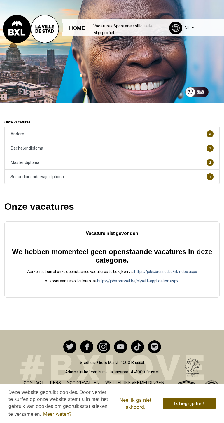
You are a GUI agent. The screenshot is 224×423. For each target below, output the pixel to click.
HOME (77, 28)
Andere (110, 134)
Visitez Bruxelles (105, 5)
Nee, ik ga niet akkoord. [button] (135, 403)
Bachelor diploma (110, 148)
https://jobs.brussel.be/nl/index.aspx (165, 271)
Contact (34, 382)
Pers (55, 382)
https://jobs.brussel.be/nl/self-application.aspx (137, 281)
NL (187, 27)
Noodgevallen (82, 382)
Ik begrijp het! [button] (189, 403)
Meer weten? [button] (57, 414)
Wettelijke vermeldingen (134, 382)
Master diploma (110, 162)
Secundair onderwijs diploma (110, 176)
